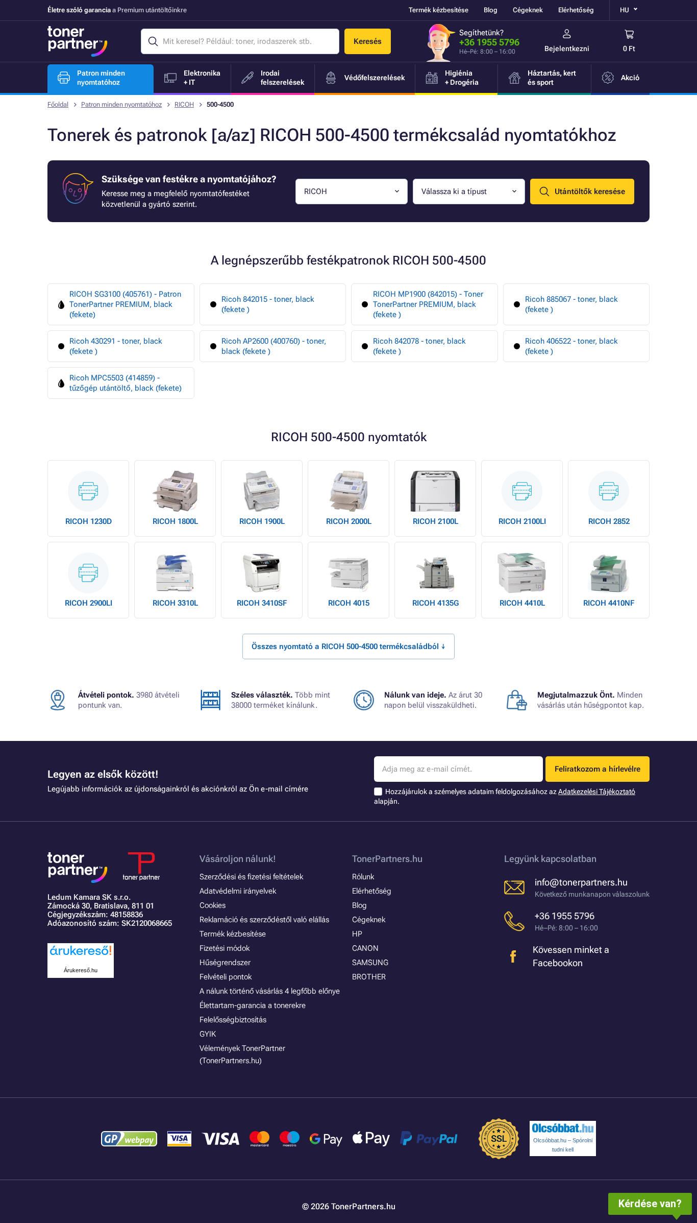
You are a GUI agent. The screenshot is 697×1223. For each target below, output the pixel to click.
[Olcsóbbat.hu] (562, 1128)
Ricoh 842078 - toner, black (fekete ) (419, 346)
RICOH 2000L (348, 521)
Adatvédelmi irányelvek (238, 891)
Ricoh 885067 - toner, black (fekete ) (571, 304)
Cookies (213, 905)
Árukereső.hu (80, 970)
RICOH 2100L (435, 521)
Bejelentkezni (566, 48)
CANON (365, 948)
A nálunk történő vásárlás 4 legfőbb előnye (270, 991)
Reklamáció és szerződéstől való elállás (264, 919)
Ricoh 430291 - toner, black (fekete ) (115, 346)
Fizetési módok (225, 948)
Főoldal (57, 104)
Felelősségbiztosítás (233, 1019)
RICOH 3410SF (262, 603)
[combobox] (351, 191)
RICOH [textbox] (315, 191)
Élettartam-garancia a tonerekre (253, 1005)
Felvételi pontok (226, 976)
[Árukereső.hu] (80, 956)
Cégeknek (528, 10)
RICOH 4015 (348, 603)
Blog (490, 10)
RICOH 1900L (262, 521)
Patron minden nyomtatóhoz (121, 104)
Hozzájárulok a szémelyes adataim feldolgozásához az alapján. (504, 796)
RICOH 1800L (175, 521)
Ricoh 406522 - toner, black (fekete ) (571, 346)
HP (357, 934)
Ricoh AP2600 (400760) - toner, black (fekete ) (273, 346)
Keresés (368, 41)
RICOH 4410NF (608, 603)
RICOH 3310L (175, 603)
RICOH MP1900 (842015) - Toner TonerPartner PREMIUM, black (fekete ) (428, 304)
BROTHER (369, 976)
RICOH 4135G (435, 603)
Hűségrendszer (225, 962)
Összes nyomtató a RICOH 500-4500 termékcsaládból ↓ (348, 646)
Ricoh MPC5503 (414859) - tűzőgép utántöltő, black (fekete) (125, 383)
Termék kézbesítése (438, 10)
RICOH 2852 (609, 521)
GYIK (208, 1034)
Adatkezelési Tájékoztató (596, 791)
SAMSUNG (370, 962)
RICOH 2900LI (88, 603)
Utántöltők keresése (590, 191)
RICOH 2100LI (522, 521)
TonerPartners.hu (387, 858)
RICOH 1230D (88, 521)
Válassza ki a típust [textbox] (454, 191)
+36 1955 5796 (489, 42)
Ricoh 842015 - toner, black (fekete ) (267, 304)
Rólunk (363, 876)
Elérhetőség (576, 10)
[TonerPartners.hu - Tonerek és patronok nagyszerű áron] (77, 41)
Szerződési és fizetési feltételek (251, 876)
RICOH (184, 104)
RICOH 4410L (522, 603)
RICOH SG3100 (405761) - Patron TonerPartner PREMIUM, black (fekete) (125, 304)
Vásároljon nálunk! (238, 858)
